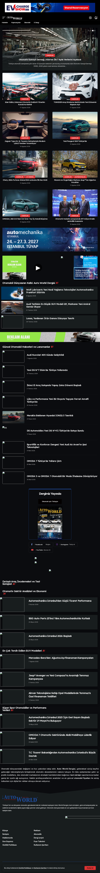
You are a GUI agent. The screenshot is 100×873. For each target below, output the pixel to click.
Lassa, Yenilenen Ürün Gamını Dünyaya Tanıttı (50, 318)
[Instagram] (65, 544)
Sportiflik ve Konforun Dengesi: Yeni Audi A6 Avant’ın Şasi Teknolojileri (57, 446)
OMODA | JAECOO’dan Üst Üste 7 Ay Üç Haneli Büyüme (24, 219)
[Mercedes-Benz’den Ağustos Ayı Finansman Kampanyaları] (12, 661)
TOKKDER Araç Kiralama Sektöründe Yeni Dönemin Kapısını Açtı (75, 103)
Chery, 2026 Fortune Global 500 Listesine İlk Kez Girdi (25, 180)
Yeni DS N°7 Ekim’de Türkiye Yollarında (47, 370)
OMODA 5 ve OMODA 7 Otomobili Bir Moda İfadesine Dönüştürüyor (62, 476)
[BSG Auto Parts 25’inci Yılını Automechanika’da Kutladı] (12, 622)
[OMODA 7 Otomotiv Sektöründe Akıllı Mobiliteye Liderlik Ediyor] (12, 738)
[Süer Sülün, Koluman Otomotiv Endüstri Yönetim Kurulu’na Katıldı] (25, 86)
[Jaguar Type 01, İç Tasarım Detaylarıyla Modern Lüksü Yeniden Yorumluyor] (25, 125)
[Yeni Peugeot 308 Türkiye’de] (75, 125)
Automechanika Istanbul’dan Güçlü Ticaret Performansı (60, 600)
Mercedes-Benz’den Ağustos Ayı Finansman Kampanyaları (61, 657)
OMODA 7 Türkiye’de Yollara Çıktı (44, 461)
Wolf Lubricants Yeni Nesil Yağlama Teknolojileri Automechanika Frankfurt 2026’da (59, 291)
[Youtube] (41, 550)
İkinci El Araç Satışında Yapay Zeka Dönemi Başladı (54, 385)
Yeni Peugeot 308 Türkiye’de (75, 141)
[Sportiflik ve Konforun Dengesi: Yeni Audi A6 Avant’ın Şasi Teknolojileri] (13, 447)
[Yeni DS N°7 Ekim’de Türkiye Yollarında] (13, 372)
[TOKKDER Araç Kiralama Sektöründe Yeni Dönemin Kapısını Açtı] (75, 86)
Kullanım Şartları (40, 868)
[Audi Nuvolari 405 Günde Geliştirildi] (13, 356)
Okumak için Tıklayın (50, 501)
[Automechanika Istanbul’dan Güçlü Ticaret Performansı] (12, 604)
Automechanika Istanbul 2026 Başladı (50, 635)
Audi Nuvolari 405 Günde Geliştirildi (45, 355)
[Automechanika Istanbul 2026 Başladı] (12, 640)
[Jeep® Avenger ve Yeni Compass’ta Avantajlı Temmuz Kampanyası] (12, 679)
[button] (90, 868)
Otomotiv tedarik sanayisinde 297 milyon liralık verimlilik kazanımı (75, 220)
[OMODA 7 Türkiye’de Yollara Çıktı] (13, 462)
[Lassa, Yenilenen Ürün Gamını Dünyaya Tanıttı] (12, 321)
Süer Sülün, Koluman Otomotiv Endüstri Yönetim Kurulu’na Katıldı (25, 103)
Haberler (50, 55)
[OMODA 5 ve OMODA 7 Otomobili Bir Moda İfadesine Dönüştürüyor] (13, 478)
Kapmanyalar (80, 177)
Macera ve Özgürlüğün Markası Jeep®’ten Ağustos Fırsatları (75, 181)
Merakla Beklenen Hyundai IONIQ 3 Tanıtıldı (50, 415)
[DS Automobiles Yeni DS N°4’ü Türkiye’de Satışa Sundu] (13, 432)
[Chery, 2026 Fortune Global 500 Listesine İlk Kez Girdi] (25, 164)
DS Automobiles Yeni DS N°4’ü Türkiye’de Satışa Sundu (55, 430)
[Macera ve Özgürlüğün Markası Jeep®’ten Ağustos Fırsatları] (75, 164)
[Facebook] (41, 544)
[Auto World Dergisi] (14, 17)
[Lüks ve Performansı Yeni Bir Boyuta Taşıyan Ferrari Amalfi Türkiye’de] (13, 402)
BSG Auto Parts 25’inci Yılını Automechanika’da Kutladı (59, 618)
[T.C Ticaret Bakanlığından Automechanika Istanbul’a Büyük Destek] (12, 756)
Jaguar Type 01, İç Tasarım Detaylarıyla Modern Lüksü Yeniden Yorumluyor (25, 142)
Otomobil (30, 177)
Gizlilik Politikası (24, 868)
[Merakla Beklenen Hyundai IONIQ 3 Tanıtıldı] (13, 417)
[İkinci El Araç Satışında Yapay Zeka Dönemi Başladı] (13, 387)
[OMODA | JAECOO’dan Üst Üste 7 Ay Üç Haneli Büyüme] (25, 203)
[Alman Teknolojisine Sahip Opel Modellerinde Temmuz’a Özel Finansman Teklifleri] (12, 697)
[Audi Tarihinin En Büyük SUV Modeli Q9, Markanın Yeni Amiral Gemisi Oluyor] (12, 307)
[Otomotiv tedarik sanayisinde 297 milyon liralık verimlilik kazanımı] (75, 203)
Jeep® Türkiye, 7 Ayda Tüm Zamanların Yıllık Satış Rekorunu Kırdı (50, 59)
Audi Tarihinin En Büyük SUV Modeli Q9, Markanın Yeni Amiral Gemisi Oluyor (58, 305)
